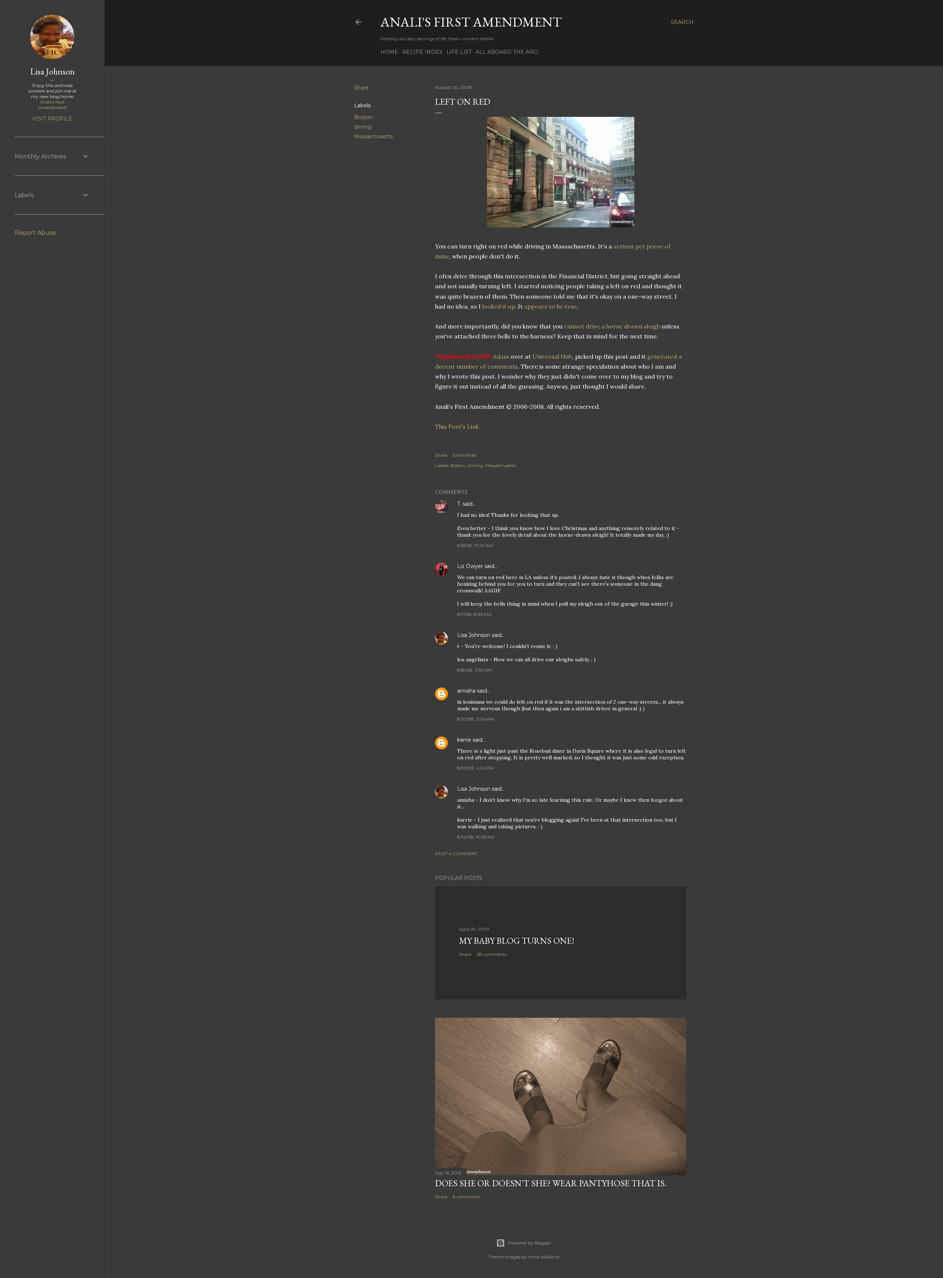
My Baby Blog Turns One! (516, 940)
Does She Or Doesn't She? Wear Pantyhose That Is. (550, 1183)
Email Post (464, 455)
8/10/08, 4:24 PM (475, 768)
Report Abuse (35, 232)
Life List (459, 52)
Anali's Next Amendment (52, 104)
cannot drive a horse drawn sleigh (613, 326)
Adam (501, 356)
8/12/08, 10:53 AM (475, 837)
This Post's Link (457, 426)
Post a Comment (456, 853)
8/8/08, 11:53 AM (474, 670)
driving (362, 126)
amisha (466, 690)
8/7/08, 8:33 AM (474, 614)
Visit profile (52, 118)
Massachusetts (373, 136)
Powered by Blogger (529, 1243)
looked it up (498, 306)
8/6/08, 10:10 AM (475, 545)
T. (459, 504)
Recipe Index (422, 52)
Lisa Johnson (473, 635)
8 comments (466, 1196)
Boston (363, 117)
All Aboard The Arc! (507, 52)
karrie (464, 739)
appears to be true (550, 306)
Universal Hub (552, 356)
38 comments (491, 954)
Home (389, 52)
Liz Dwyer (470, 566)
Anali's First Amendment (471, 22)
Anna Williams (543, 1257)
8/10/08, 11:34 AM (475, 719)
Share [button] (361, 87)
